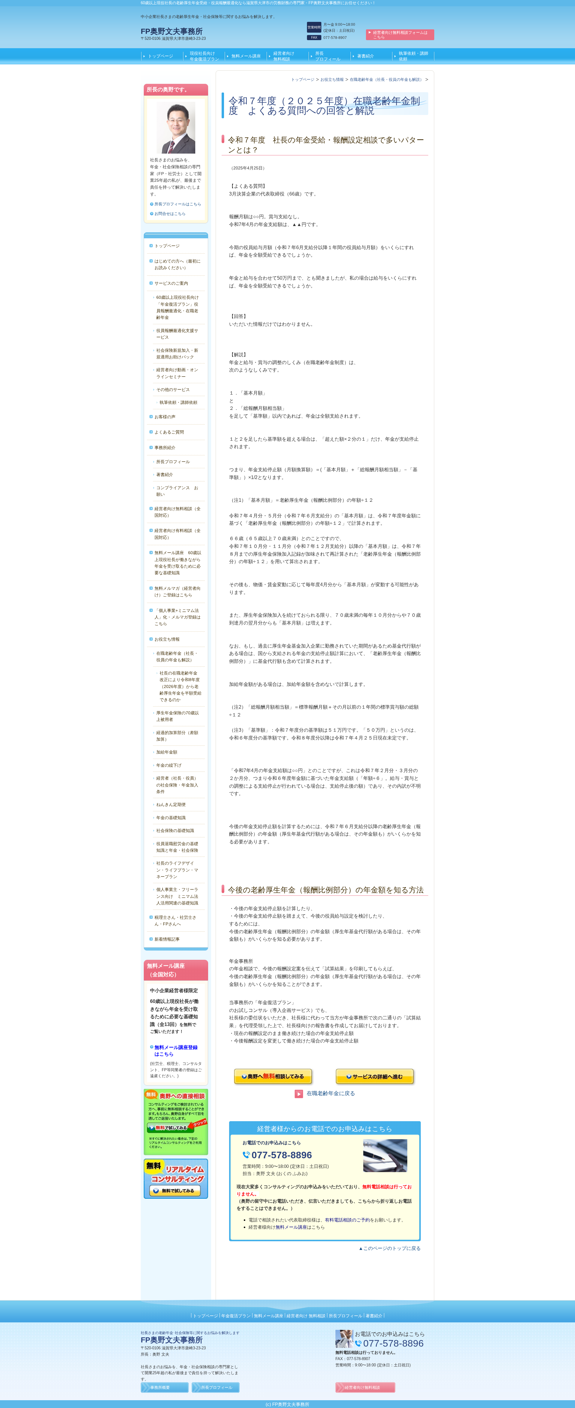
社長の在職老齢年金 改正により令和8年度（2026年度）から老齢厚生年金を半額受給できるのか (193, 686)
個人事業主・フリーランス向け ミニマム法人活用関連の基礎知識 (177, 896)
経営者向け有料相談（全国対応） (178, 533)
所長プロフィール (173, 461)
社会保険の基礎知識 (175, 830)
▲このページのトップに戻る (389, 1248)
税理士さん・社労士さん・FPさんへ (175, 920)
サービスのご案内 (171, 283)
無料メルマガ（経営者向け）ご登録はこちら (178, 591)
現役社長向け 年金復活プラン (204, 56)
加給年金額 (166, 752)
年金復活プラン (236, 1315)
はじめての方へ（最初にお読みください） (178, 264)
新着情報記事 (167, 939)
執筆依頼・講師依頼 (413, 56)
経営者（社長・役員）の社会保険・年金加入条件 (177, 785)
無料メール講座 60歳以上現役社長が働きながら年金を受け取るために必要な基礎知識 (178, 562)
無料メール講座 (246, 56)
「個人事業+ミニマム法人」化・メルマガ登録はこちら (178, 617)
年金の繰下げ (168, 765)
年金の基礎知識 (171, 817)
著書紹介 (365, 56)
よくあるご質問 (169, 432)
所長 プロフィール (330, 56)
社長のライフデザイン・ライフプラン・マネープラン (177, 870)
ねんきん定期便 (171, 804)
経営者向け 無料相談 (288, 56)
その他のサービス (173, 389)
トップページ (160, 56)
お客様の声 (165, 416)
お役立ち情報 (167, 639)
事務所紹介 (165, 447)
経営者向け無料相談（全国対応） (178, 512)
